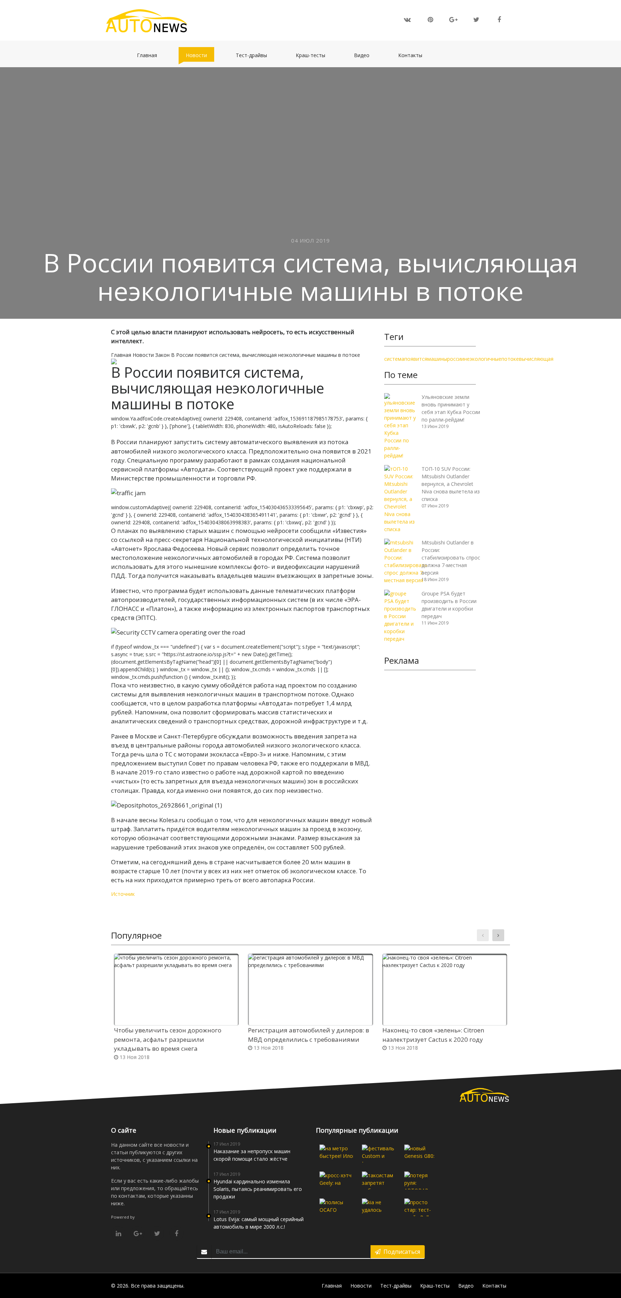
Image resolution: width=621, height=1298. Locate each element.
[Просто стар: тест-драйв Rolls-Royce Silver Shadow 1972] (421, 1207)
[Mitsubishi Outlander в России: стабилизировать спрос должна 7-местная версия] (405, 560)
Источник (123, 893)
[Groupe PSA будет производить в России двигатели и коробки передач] (400, 615)
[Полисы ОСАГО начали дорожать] (336, 1207)
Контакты (413, 55)
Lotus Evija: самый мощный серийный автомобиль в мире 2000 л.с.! (258, 1223)
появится (415, 358)
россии (455, 358)
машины (437, 358)
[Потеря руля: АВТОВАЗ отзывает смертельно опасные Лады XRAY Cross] (421, 1180)
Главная (150, 55)
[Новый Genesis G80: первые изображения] (421, 1154)
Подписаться (400, 1252)
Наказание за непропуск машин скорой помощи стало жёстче (251, 1155)
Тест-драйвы (255, 55)
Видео (365, 55)
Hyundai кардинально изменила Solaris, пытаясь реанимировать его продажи (257, 1189)
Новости (200, 55)
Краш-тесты (314, 55)
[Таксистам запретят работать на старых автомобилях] (379, 1180)
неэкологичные (482, 358)
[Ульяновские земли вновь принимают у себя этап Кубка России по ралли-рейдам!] (400, 425)
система (394, 358)
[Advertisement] (430, 786)
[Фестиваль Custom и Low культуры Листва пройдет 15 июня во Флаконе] (379, 1154)
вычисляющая (536, 358)
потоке (510, 358)
